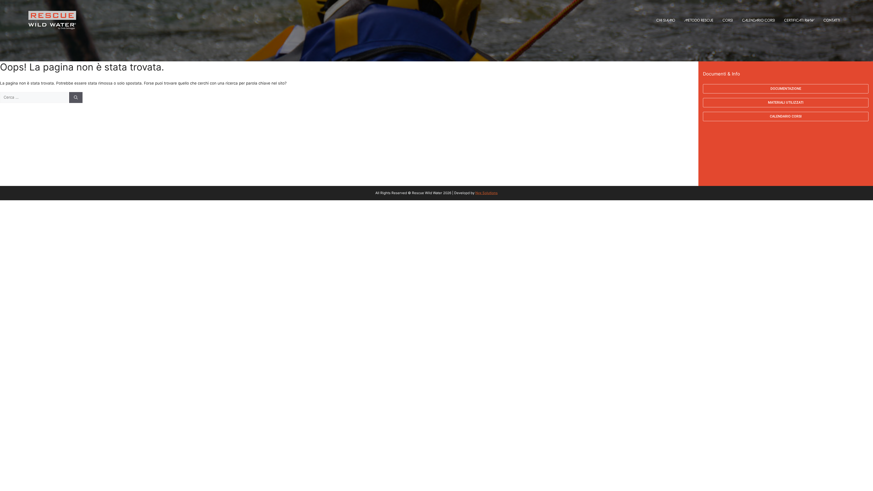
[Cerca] (76, 97)
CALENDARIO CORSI (758, 20)
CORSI (727, 20)
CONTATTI (831, 20)
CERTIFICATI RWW (799, 20)
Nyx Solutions (486, 193)
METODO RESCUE (698, 20)
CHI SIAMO (665, 20)
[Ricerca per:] (34, 97)
